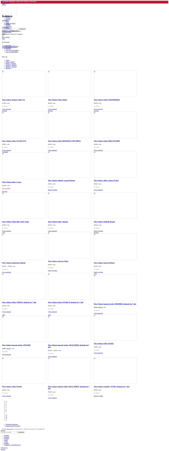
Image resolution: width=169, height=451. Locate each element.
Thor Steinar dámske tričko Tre (13, 100)
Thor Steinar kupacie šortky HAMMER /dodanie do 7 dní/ (115, 304)
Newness (8, 49)
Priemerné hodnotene (11, 47)
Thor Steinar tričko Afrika (57, 100)
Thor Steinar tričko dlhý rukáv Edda (15, 222)
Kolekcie (13, 31)
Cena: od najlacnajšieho (12, 50)
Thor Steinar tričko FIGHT (104, 343)
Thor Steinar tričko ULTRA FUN (14, 141)
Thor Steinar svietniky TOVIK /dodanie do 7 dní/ (112, 387)
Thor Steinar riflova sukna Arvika (106, 180)
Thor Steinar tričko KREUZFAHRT (107, 141)
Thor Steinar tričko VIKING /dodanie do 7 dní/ (19, 302)
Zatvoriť (3, 430)
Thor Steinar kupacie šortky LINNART (16, 345)
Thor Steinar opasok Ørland (104, 263)
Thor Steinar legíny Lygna (11, 182)
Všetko (8, 60)
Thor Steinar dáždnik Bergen (104, 222)
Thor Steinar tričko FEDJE (12, 387)
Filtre (3, 39)
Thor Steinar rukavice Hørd (58, 261)
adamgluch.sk (10, 429)
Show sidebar (6, 37)
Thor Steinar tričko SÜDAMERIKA (107, 100)
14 (6, 417)
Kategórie (4, 20)
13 (6, 415)
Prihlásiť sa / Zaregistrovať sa (12, 445)
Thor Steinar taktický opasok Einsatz (61, 180)
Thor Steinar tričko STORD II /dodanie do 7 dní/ (65, 302)
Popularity (8, 45)
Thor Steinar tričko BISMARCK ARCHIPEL (64, 141)
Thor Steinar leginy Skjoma (58, 222)
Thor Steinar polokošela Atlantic (14, 263)
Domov (4, 31)
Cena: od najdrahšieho (12, 52)
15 (6, 418)
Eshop (8, 31)
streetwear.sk (6, 3)
